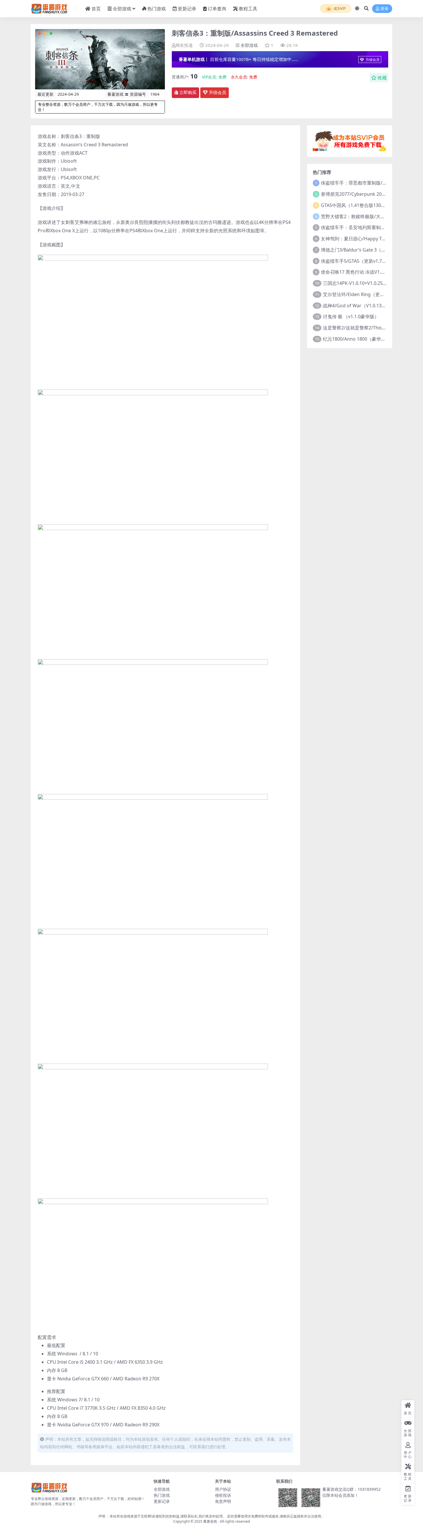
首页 (96, 8)
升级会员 (372, 59)
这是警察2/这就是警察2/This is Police (362, 328)
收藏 (382, 77)
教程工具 (248, 8)
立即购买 (188, 92)
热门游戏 (156, 8)
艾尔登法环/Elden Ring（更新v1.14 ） (362, 294)
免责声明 (223, 1501)
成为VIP (339, 8)
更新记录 (187, 8)
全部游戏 (122, 8)
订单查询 (217, 8)
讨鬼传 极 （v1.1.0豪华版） (351, 316)
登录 (384, 9)
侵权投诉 (223, 1495)
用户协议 (223, 1489)
